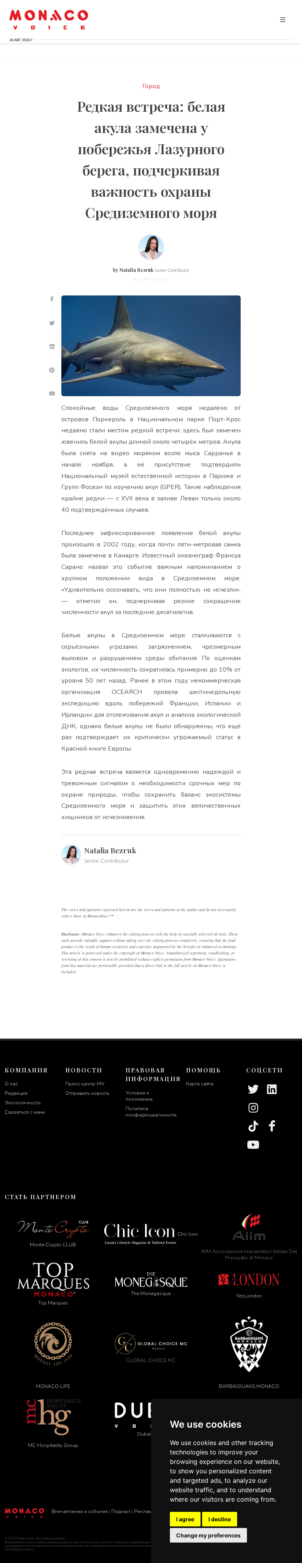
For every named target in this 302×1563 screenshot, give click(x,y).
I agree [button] (185, 1519)
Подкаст (121, 1511)
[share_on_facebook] (52, 299)
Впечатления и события (80, 1511)
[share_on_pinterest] (52, 370)
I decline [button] (219, 1519)
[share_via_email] (52, 394)
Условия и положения (139, 1096)
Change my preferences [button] (208, 1535)
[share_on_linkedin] (52, 346)
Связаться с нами (25, 1112)
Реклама (144, 1511)
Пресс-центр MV (85, 1083)
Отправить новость (87, 1093)
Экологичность (23, 1102)
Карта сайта (200, 1083)
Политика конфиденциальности (151, 1111)
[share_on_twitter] (52, 323)
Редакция (16, 1093)
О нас (11, 1083)
